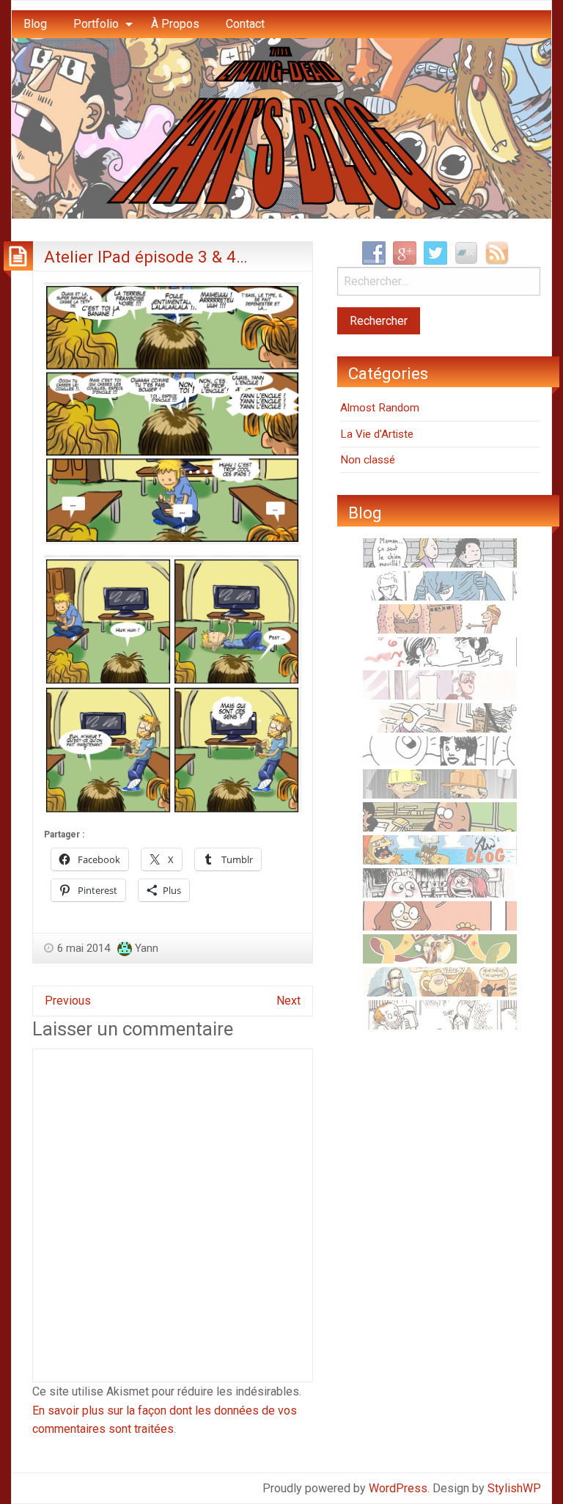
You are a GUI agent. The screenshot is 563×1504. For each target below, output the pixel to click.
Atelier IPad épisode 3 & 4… (146, 256)
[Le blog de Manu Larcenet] (440, 948)
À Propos (175, 24)
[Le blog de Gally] (440, 915)
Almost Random (379, 407)
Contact (245, 24)
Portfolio (96, 24)
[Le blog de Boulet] (440, 1014)
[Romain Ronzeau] (440, 585)
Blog (35, 24)
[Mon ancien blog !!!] (440, 849)
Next (288, 1001)
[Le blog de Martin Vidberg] (440, 816)
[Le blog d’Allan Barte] (440, 552)
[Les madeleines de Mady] (440, 651)
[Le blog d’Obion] (440, 981)
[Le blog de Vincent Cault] (440, 618)
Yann (146, 948)
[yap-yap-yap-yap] (440, 783)
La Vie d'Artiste (376, 434)
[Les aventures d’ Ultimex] (440, 750)
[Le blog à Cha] (440, 684)
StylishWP (514, 1488)
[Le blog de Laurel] (440, 882)
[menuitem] (35, 24)
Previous (68, 1001)
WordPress (398, 1488)
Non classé (367, 459)
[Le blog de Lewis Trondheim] (440, 717)
